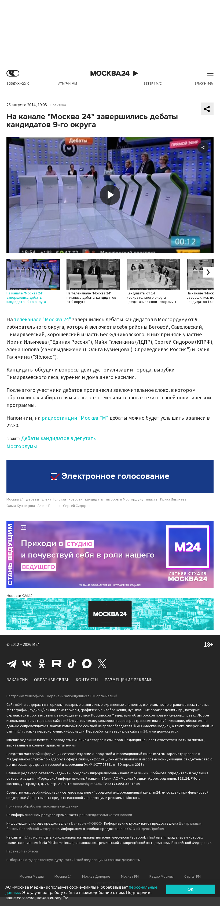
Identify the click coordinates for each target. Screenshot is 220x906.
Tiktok (72, 663)
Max (87, 663)
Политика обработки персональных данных (42, 806)
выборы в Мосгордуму (125, 499)
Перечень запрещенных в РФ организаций (82, 696)
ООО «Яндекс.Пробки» (146, 829)
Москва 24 (110, 73)
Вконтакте (26, 663)
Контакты (87, 680)
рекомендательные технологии (105, 815)
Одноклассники (41, 663)
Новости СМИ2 (19, 595)
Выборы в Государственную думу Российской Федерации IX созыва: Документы (73, 860)
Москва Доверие (96, 876)
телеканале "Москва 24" (42, 319)
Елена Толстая (54, 499)
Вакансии (17, 680)
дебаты (32, 499)
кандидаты (94, 499)
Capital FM (192, 876)
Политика (58, 105)
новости (75, 499)
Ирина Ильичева (173, 499)
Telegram (11, 663)
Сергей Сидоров (76, 506)
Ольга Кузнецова (20, 506)
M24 (36, 644)
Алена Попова (49, 506)
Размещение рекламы (129, 680)
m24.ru (20, 704)
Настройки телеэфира (25, 696)
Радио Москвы (161, 876)
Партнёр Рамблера (22, 851)
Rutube (57, 663)
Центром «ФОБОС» (86, 823)
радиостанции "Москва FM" (75, 418)
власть (151, 499)
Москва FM (130, 876)
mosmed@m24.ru (87, 784)
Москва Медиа (32, 876)
